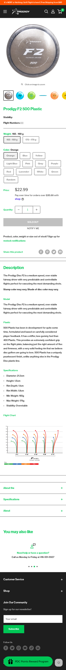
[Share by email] (60, 252)
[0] (60, 11)
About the (8, 488)
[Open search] (46, 11)
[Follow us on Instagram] (18, 648)
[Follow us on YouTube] (25, 648)
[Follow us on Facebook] (5, 648)
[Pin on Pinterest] (47, 252)
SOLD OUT (33, 222)
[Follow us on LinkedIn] (38, 648)
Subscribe (13, 629)
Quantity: (8, 209)
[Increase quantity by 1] (36, 209)
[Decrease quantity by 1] (18, 209)
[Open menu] (5, 11)
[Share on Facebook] (41, 252)
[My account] (53, 11)
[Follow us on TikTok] (31, 648)
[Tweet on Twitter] (53, 252)
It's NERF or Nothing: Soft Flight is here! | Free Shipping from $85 (33, 2)
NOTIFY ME (33, 228)
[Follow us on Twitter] (12, 648)
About (6, 510)
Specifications (11, 499)
